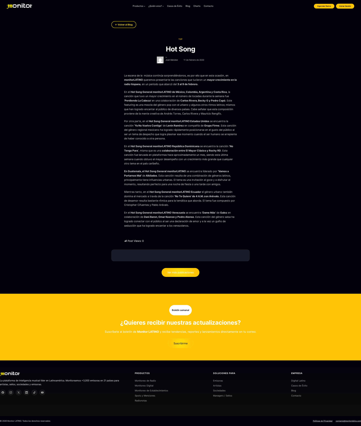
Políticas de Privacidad (322, 421)
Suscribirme (181, 343)
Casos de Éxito (299, 385)
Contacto (296, 395)
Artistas (217, 385)
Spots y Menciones (145, 395)
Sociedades (219, 390)
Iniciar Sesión (345, 6)
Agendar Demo (324, 6)
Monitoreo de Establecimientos (151, 390)
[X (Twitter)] (18, 392)
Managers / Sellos (222, 395)
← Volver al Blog (124, 24)
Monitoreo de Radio (145, 380)
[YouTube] (42, 392)
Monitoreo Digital (144, 385)
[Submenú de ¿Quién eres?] (163, 6)
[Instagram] (11, 392)
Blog (293, 390)
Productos (138, 6)
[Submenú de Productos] (144, 6)
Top (180, 39)
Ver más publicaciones (180, 272)
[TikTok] (34, 392)
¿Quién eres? (155, 6)
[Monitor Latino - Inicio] (19, 6)
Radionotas (141, 400)
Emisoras (218, 380)
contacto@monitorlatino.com (348, 421)
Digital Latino (298, 380)
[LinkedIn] (26, 392)
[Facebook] (3, 392)
